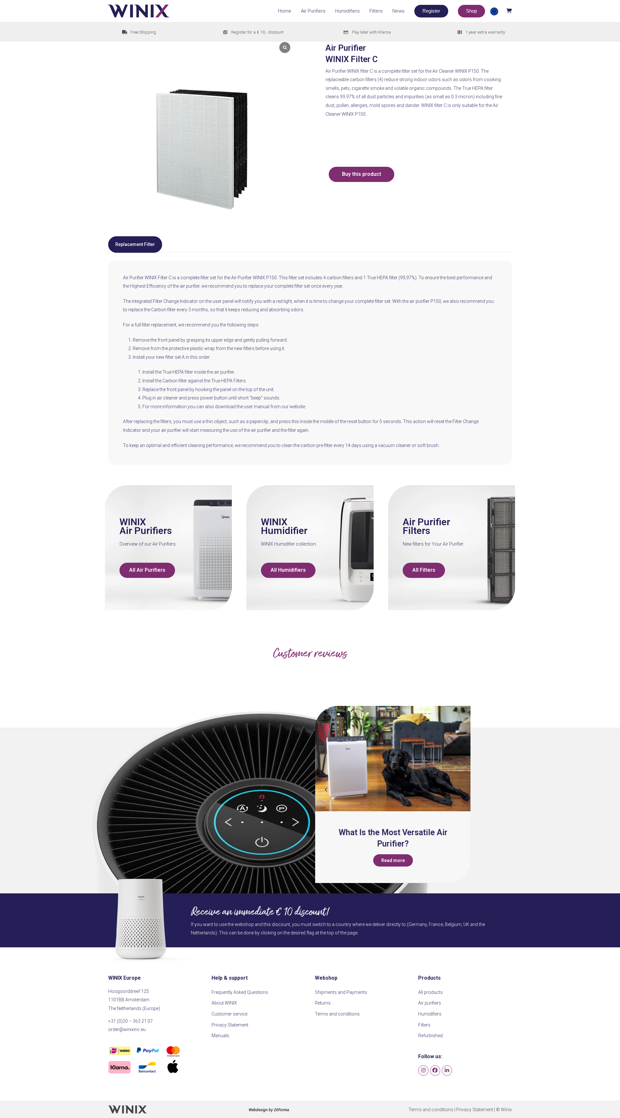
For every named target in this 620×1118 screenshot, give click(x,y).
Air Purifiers (145, 530)
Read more (393, 860)
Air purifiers (429, 1003)
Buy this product (361, 174)
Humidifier (284, 530)
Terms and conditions (337, 1014)
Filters (416, 530)
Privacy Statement (230, 1024)
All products (430, 992)
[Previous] (326, 789)
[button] (500, 11)
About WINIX (224, 1003)
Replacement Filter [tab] (135, 244)
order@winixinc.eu (127, 1029)
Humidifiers (429, 1014)
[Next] (459, 789)
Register (431, 11)
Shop (471, 11)
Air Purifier (426, 521)
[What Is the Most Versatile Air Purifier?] (392, 758)
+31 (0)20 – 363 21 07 (130, 1021)
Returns (323, 1003)
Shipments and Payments (341, 992)
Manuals (220, 1035)
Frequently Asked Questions (240, 992)
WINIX (132, 521)
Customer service (229, 1014)
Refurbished (430, 1035)
